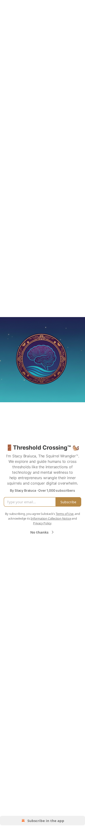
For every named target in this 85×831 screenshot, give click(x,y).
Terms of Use (64, 514)
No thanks (39, 532)
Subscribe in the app (45, 820)
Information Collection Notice (51, 518)
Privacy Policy (42, 523)
